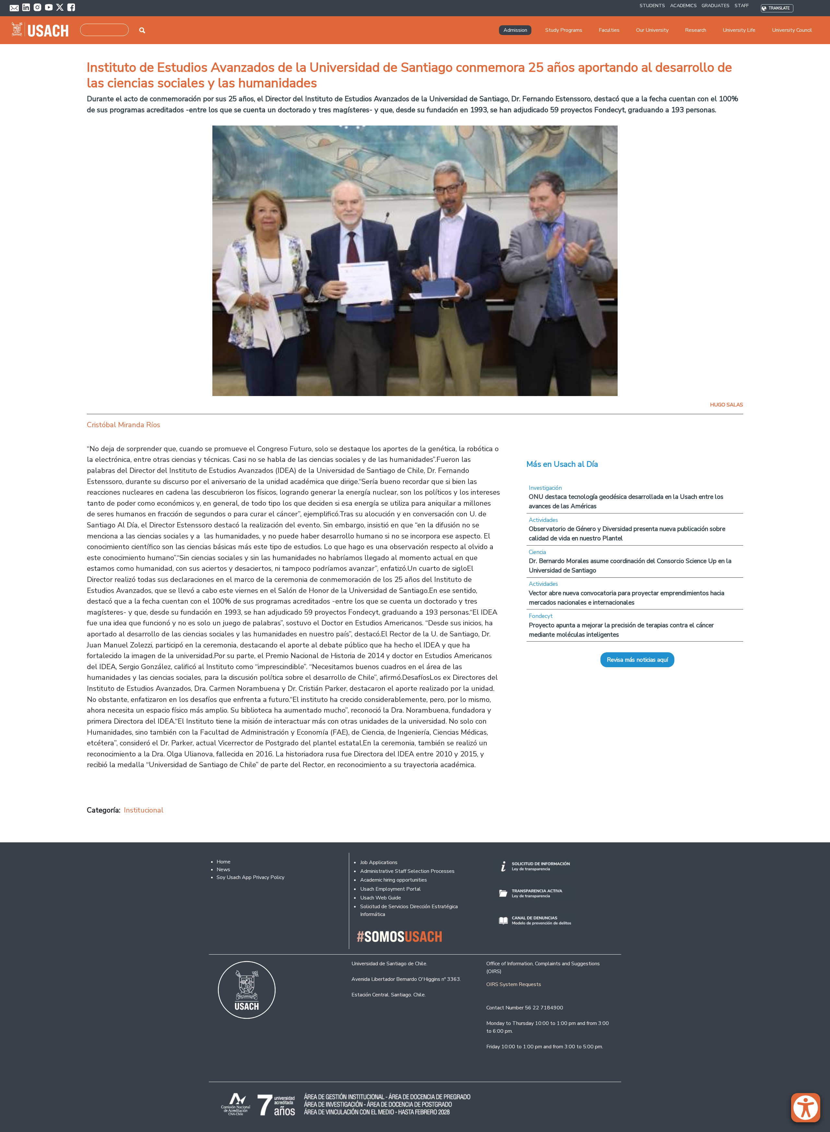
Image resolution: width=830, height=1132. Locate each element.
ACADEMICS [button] (683, 5)
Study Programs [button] (563, 30)
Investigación (545, 488)
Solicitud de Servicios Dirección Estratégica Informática (409, 910)
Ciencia (537, 552)
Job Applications (378, 862)
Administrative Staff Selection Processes (407, 871)
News (223, 869)
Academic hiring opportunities (393, 880)
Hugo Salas (726, 404)
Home (224, 861)
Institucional (143, 810)
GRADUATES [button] (715, 5)
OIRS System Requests (513, 984)
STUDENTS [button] (652, 5)
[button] (809, 1110)
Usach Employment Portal (390, 889)
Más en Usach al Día (562, 464)
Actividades (543, 520)
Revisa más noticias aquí (637, 660)
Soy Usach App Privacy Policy (250, 877)
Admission (515, 30)
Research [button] (695, 30)
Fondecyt (541, 616)
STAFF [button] (742, 5)
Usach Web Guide (380, 897)
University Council (792, 30)
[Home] (42, 30)
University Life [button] (739, 30)
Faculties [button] (609, 30)
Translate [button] (779, 8)
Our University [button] (652, 30)
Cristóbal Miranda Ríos (123, 425)
